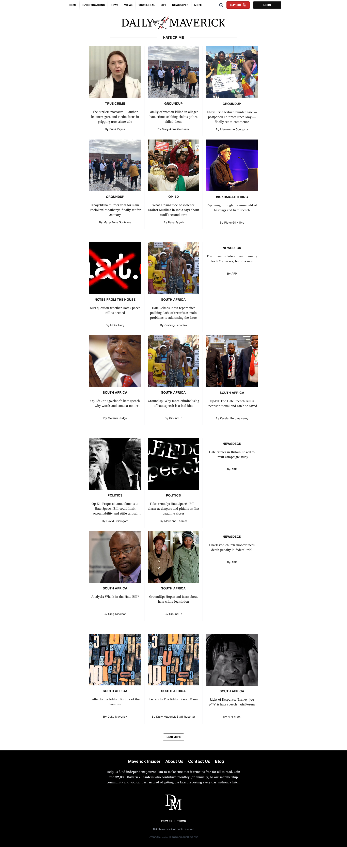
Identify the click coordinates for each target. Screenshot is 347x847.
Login (267, 5)
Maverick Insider (144, 761)
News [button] (114, 5)
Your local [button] (147, 5)
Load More (174, 737)
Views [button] (128, 5)
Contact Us (199, 761)
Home (73, 5)
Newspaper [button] (180, 5)
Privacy (166, 821)
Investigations (93, 5)
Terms (181, 821)
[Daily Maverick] (173, 23)
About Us (174, 761)
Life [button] (163, 5)
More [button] (198, 5)
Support (235, 5)
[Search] (221, 5)
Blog (219, 761)
